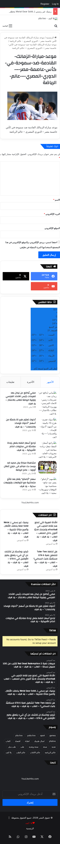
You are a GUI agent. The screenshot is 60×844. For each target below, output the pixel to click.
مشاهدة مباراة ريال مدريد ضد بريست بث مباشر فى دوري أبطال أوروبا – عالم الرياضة (20, 466)
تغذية (54, 747)
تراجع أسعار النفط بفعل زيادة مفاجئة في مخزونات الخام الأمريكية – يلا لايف (21, 446)
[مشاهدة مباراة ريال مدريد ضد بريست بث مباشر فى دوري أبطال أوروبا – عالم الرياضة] (47, 467)
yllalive (52, 741)
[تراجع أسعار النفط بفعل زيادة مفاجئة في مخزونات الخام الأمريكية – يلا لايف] (47, 450)
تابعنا (53, 762)
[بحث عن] (56, 25)
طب (22, 747)
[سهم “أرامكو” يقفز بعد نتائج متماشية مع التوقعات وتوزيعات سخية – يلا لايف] (47, 486)
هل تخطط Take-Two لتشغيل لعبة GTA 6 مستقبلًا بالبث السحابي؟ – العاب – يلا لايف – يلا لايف (45, 558)
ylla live (18, 735)
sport (42, 735)
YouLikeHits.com (30, 502)
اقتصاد (17, 741)
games (53, 735)
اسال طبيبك (39, 741)
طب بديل (12, 747)
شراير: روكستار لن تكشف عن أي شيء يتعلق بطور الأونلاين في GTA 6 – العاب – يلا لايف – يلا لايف (16, 558)
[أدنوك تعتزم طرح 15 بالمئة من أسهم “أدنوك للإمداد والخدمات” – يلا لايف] (47, 428)
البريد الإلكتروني (52, 214)
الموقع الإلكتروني (52, 228)
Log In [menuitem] (55, 3)
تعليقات (10, 382)
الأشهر (50, 382)
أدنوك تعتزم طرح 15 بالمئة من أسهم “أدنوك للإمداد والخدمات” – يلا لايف (21, 423)
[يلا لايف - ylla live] (48, 18)
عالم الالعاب (35, 752)
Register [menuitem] (44, 3)
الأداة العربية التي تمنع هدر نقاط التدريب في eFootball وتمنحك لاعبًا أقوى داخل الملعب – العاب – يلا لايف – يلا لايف (45, 531)
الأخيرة (30, 382)
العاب (8, 741)
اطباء (27, 741)
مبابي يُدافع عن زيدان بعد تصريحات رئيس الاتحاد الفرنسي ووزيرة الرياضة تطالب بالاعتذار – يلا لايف (21, 398)
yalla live (31, 735)
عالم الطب (20, 752)
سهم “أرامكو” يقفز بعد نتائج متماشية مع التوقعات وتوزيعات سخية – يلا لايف (20, 482)
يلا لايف (9, 752)
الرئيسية (50, 37)
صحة (45, 747)
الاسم (56, 199)
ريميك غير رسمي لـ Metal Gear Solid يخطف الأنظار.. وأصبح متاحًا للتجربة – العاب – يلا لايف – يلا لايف (16, 529)
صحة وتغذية (33, 747)
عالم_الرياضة (50, 752)
